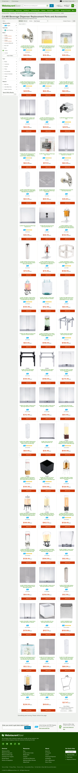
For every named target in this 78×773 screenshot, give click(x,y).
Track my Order (70, 754)
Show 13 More (10, 55)
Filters (4, 21)
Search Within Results (8, 92)
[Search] (15, 94)
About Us (47, 751)
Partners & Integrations (7, 760)
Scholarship (48, 758)
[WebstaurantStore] (21, 735)
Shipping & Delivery (71, 759)
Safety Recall (26, 762)
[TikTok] (15, 744)
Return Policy (48, 762)
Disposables (50, 10)
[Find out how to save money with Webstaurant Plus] (24, 50)
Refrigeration (19, 10)
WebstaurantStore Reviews (29, 760)
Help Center (6, 1)
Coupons (25, 756)
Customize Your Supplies (8, 756)
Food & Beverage (35, 10)
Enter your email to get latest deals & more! (15, 725)
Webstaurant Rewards (7, 753)
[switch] (73, 21)
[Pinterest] (19, 744)
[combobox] (36, 5)
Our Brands (48, 753)
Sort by (30, 21)
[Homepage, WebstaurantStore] (11, 6)
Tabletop (43, 10)
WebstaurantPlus (6, 751)
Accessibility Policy (29, 767)
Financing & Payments (50, 756)
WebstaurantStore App (7, 754)
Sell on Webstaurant (50, 760)
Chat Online (69, 757)
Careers (47, 754)
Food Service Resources (29, 758)
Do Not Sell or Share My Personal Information (45, 767)
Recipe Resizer (5, 758)
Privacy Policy (13, 767)
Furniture (57, 10)
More (73, 10)
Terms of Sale (5, 767)
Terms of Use (20, 767)
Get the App (15, 1)
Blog (24, 751)
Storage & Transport (66, 10)
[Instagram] (3, 744)
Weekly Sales (26, 754)
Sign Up (27, 727)
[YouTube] (7, 744)
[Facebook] (11, 744)
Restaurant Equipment (8, 10)
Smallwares (26, 10)
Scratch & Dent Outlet (28, 753)
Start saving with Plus (44, 728)
